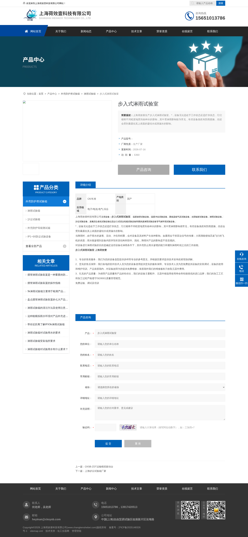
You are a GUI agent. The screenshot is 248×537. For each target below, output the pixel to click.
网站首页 (35, 31)
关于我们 (60, 31)
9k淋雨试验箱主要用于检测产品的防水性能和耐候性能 (47, 291)
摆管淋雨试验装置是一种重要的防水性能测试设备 (47, 274)
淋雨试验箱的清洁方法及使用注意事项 (47, 307)
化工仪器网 (63, 531)
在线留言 (187, 31)
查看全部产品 (34, 246)
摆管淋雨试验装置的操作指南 (43, 283)
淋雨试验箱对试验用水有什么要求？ (47, 349)
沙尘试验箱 (33, 219)
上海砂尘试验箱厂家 (95, 471)
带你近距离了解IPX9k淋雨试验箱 (46, 324)
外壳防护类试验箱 (70, 93)
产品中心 (111, 31)
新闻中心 (111, 488)
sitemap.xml (36, 531)
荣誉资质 (162, 31)
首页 (41, 93)
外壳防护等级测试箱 (38, 227)
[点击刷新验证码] (128, 427)
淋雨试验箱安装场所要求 (41, 340)
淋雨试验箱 (90, 93)
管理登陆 (76, 531)
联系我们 (212, 31)
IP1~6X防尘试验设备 (39, 236)
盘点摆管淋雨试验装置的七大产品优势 (47, 299)
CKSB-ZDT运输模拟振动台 (99, 466)
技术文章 (136, 31)
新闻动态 (86, 31)
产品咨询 (143, 170)
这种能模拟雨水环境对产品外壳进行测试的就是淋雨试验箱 (47, 316)
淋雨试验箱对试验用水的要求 (43, 332)
